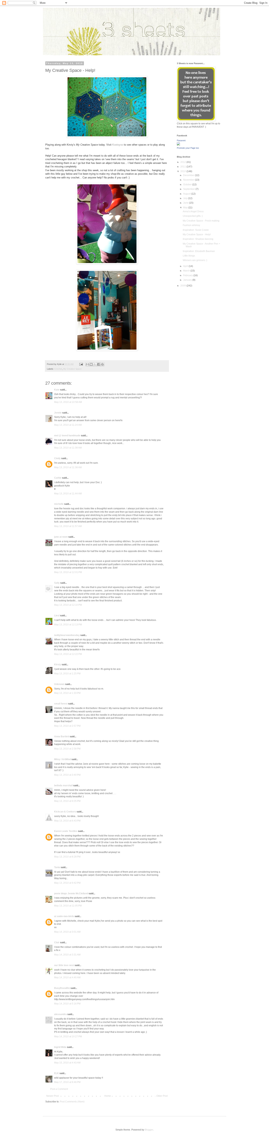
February (188, 275)
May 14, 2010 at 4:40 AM (67, 977)
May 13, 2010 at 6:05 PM (67, 801)
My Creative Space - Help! (197, 234)
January (187, 280)
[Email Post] (80, 364)
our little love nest (64, 965)
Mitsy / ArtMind (62, 759)
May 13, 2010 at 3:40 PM (67, 774)
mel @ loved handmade (67, 435)
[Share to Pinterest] (102, 364)
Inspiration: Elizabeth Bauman (199, 251)
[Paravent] (178, 144)
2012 (183, 162)
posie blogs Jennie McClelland (71, 893)
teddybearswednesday (67, 635)
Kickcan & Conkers (65, 811)
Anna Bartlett (61, 736)
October (187, 184)
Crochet (58, 369)
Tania (57, 867)
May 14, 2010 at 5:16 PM (67, 1003)
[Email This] (87, 364)
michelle (59, 504)
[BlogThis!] (91, 364)
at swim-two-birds (64, 916)
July (185, 198)
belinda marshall (63, 785)
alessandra (60, 1014)
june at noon (61, 536)
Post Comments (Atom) (72, 1101)
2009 (183, 285)
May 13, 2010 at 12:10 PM (68, 605)
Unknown (59, 684)
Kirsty (57, 664)
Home (107, 1096)
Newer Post (52, 1096)
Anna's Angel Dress (193, 211)
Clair (56, 942)
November (189, 179)
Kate (56, 389)
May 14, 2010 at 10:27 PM (68, 1036)
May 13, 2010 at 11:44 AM (68, 493)
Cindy (57, 458)
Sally (57, 582)
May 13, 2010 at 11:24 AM (68, 425)
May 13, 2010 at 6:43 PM (67, 820)
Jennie (58, 412)
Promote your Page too (188, 148)
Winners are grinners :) (195, 260)
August (187, 193)
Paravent (181, 140)
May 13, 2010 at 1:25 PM (67, 673)
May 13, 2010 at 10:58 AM (68, 402)
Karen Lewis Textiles (65, 831)
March (186, 270)
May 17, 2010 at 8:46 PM (67, 1082)
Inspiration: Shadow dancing (198, 239)
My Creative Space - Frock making (201, 220)
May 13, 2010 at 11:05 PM (68, 905)
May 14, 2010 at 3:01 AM (67, 931)
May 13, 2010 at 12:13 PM (68, 624)
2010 (183, 171)
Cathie (57, 477)
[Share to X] (95, 364)
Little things (189, 255)
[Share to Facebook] (99, 364)
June (186, 202)
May (185, 207)
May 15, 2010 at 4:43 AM (67, 1062)
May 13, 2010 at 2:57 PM (67, 726)
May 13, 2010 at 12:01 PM (68, 572)
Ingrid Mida (60, 1047)
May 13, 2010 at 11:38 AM (68, 447)
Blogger (149, 1129)
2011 (183, 166)
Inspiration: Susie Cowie (196, 230)
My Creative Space (72, 369)
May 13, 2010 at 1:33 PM (67, 693)
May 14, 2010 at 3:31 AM (67, 954)
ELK (56, 1073)
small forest (61, 703)
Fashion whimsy (191, 225)
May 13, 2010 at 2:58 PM (67, 748)
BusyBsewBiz (62, 988)
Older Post (162, 1096)
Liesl (56, 615)
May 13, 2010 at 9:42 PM (67, 882)
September (189, 189)
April (186, 266)
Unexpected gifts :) (193, 216)
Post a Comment (59, 1089)
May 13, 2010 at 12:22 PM (68, 654)
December (189, 175)
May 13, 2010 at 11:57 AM (68, 526)
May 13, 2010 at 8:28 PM (67, 856)
